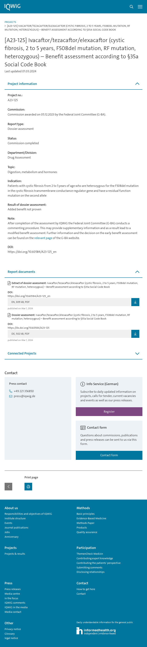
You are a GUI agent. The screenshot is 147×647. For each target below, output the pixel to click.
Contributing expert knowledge (95, 558)
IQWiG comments (15, 602)
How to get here (86, 589)
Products (82, 527)
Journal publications (16, 527)
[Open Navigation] (140, 6)
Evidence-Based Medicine (91, 518)
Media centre (12, 593)
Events (8, 523)
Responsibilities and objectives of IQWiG (28, 513)
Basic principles (86, 513)
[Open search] (131, 6)
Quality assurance (87, 532)
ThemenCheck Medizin (90, 553)
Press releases (13, 589)
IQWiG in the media (16, 607)
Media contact (13, 612)
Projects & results (15, 553)
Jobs (7, 532)
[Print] (28, 486)
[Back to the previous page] (8, 486)
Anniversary (12, 536)
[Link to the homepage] (12, 7)
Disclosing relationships (91, 572)
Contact (81, 593)
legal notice (11, 638)
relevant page (43, 238)
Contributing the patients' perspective (99, 563)
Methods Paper (85, 523)
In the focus (11, 598)
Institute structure (15, 518)
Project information (22, 83)
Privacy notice (13, 629)
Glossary (10, 633)
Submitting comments (89, 567)
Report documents (21, 271)
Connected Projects (22, 353)
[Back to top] (138, 502)
